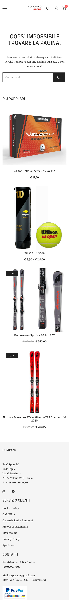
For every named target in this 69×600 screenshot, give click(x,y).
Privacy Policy (11, 539)
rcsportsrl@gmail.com (22, 575)
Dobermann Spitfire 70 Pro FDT (34, 335)
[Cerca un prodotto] (48, 8)
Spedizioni (9, 545)
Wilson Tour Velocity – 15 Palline (34, 171)
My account (10, 532)
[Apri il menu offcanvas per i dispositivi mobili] (5, 8)
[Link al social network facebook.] (13, 491)
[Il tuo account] (56, 8)
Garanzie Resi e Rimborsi (18, 520)
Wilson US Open (34, 253)
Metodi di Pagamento (15, 526)
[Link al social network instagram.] (4, 491)
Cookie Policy (11, 508)
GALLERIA (9, 514)
